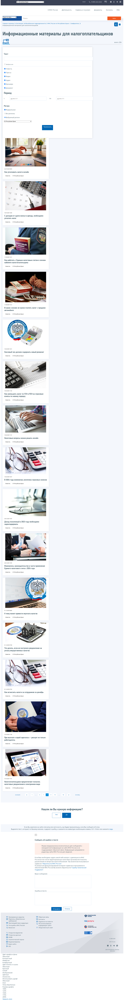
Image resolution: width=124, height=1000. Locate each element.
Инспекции (19, 23)
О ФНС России (53, 10)
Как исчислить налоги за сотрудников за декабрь (24, 692)
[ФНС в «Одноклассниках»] (114, 2)
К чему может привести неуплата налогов (20, 614)
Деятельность (67, 10)
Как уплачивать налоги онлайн (16, 172)
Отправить (56, 909)
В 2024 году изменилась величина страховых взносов (25, 480)
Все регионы (10, 114)
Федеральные (11, 110)
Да (67, 815)
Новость (9, 69)
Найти (114, 18)
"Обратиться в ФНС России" (52, 864)
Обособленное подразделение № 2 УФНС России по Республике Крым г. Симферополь (52, 23)
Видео (8, 76)
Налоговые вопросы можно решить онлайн (21, 438)
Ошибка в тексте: (41, 891)
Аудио (8, 80)
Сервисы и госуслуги (83, 10)
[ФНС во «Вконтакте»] (110, 2)
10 (55, 795)
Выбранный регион (13, 117)
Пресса (8, 73)
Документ (9, 88)
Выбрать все (9, 64)
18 (63, 795)
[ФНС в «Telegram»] (117, 2)
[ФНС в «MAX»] (120, 2)
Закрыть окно (7, 999)
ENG (118, 10)
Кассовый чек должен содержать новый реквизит (24, 352)
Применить (47, 127)
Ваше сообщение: (41, 874)
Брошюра (9, 84)
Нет (56, 815)
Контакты (109, 10)
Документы (98, 10)
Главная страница (8, 23)
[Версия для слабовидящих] (84, 2)
